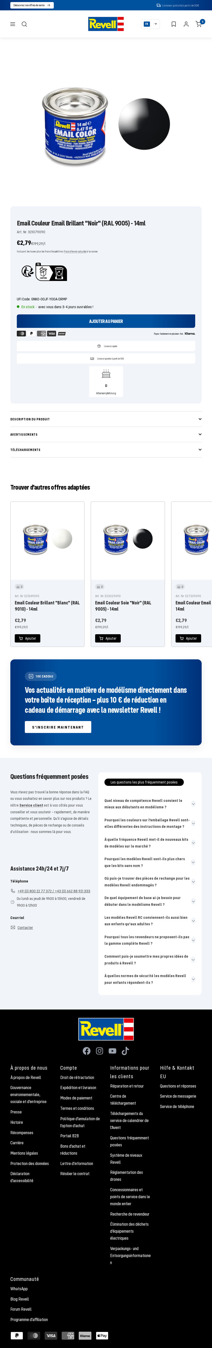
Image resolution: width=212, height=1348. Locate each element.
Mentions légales (24, 1153)
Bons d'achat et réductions (72, 1149)
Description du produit (30, 419)
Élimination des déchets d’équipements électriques (129, 1231)
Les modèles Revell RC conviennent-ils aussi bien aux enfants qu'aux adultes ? (145, 921)
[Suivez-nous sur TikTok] (125, 1051)
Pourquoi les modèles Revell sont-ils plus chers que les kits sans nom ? (144, 862)
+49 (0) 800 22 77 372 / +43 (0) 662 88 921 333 (54, 890)
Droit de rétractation (77, 1077)
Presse (16, 1112)
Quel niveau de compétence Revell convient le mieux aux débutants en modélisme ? (143, 804)
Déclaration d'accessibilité (21, 1177)
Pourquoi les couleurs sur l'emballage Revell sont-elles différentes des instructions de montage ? (147, 823)
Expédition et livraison (78, 1087)
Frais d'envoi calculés (75, 251)
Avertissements (24, 434)
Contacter (25, 927)
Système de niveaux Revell (126, 1158)
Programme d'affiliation (29, 1319)
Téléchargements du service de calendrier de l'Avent (129, 1120)
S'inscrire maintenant (58, 727)
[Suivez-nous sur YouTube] (112, 1051)
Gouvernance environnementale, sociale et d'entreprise (28, 1094)
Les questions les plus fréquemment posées (144, 782)
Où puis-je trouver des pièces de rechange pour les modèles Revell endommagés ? (147, 881)
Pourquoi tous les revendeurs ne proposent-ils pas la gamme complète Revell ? (146, 940)
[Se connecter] (186, 24)
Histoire (16, 1122)
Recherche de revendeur (129, 1214)
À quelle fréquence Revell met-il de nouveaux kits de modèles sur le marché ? (146, 843)
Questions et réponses (178, 1086)
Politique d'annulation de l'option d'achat (80, 1122)
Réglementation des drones (126, 1175)
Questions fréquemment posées (129, 1141)
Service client (31, 805)
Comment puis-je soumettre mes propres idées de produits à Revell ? (146, 959)
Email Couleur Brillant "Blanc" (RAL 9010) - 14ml (47, 605)
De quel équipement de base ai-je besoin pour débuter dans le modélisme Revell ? (142, 901)
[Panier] (198, 24)
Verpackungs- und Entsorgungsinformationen (130, 1255)
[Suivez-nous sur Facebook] (86, 1051)
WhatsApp (19, 1288)
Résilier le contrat (74, 1173)
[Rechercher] (24, 24)
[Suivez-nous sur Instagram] (99, 1051)
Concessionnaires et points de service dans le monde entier (130, 1196)
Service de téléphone (177, 1106)
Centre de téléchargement (123, 1099)
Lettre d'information (76, 1163)
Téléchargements (25, 450)
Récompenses (21, 1132)
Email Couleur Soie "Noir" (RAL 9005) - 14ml (123, 605)
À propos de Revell (25, 1077)
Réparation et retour (127, 1086)
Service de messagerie (178, 1096)
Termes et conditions (77, 1108)
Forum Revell (21, 1309)
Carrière (17, 1143)
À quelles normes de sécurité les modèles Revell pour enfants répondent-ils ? (145, 979)
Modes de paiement (76, 1098)
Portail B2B (69, 1136)
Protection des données (29, 1163)
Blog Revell (19, 1299)
